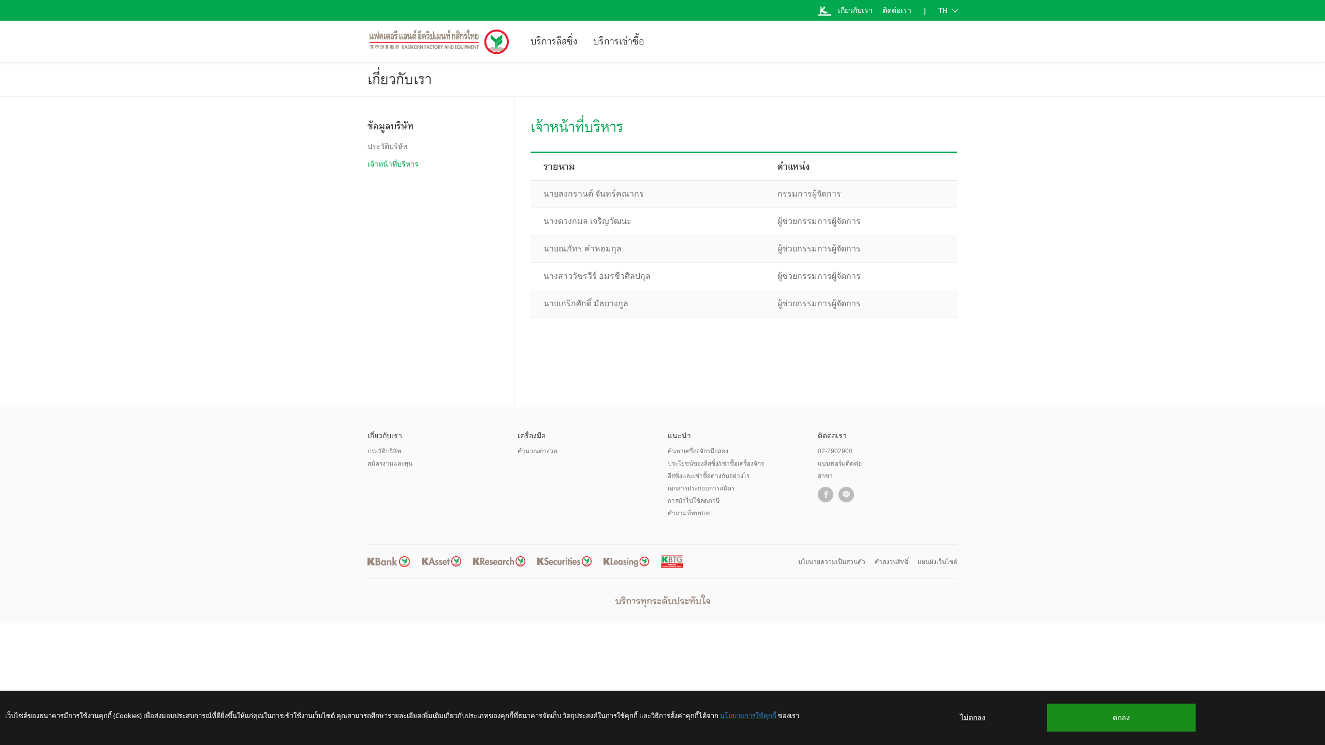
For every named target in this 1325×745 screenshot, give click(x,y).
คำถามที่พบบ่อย (689, 513)
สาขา (825, 476)
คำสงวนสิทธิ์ (891, 561)
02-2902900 (835, 451)
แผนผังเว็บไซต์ (938, 561)
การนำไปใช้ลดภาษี (694, 500)
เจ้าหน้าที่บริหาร (393, 164)
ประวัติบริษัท (387, 146)
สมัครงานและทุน (390, 463)
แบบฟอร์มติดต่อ (840, 463)
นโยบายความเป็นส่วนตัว (831, 561)
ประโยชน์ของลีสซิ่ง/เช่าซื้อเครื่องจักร (716, 463)
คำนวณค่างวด (537, 451)
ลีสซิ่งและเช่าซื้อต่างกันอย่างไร (708, 476)
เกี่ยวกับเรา (855, 10)
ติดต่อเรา (896, 10)
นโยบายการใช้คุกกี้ (748, 715)
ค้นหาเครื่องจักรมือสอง (698, 451)
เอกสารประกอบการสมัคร (701, 488)
